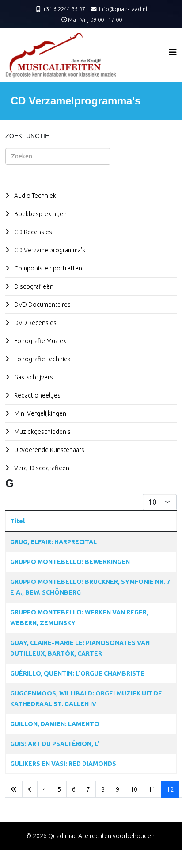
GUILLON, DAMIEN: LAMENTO (54, 723)
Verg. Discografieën (41, 467)
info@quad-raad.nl (123, 9)
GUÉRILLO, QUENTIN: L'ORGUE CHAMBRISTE (77, 673)
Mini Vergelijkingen (39, 413)
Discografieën (33, 286)
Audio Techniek (34, 195)
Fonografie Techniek (42, 359)
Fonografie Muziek (39, 340)
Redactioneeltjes (37, 395)
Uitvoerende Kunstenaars (48, 449)
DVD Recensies (35, 322)
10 (133, 789)
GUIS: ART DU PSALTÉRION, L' (54, 743)
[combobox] (57, 156)
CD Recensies (32, 232)
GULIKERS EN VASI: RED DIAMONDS (63, 763)
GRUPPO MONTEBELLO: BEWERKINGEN (70, 561)
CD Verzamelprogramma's (49, 250)
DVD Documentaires (42, 304)
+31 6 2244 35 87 (64, 9)
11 (151, 789)
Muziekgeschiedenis (42, 431)
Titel (17, 521)
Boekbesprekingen (40, 213)
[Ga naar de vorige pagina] (30, 789)
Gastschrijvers (33, 377)
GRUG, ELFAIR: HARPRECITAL (53, 541)
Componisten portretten (47, 268)
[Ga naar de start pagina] (14, 789)
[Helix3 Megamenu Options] (173, 52)
